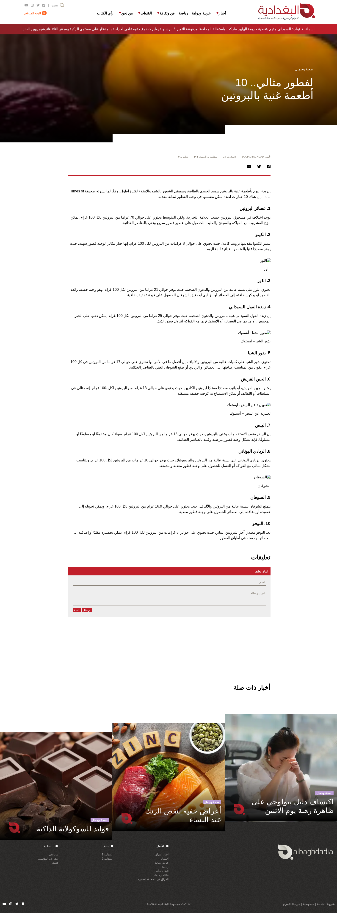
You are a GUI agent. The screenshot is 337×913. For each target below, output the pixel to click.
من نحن (53, 854)
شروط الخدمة (326, 904)
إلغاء (77, 610)
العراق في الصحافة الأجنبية (153, 879)
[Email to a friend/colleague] (249, 167)
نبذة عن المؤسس (48, 858)
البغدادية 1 (107, 854)
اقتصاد (164, 858)
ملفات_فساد (161, 875)
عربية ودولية (161, 862)
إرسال (87, 610)
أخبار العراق (161, 854)
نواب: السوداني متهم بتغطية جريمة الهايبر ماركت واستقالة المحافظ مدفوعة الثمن (232, 29)
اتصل (55, 862)
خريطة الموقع (291, 904)
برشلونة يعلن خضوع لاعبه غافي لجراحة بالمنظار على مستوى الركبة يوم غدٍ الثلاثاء (104, 29)
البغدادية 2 (107, 858)
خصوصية (308, 904)
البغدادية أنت (161, 871)
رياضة (165, 867)
